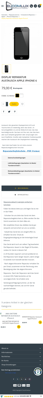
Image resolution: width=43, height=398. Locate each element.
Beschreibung (22, 188)
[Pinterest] (15, 111)
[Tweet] (9, 111)
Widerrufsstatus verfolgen (10, 372)
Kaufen (14, 104)
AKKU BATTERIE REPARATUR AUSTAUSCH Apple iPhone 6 (10, 322)
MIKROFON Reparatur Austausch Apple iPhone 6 (32, 318)
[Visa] (15, 385)
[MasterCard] (19, 385)
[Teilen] (4, 111)
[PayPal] (24, 385)
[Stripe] (28, 385)
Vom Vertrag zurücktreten (10, 370)
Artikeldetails (22, 195)
